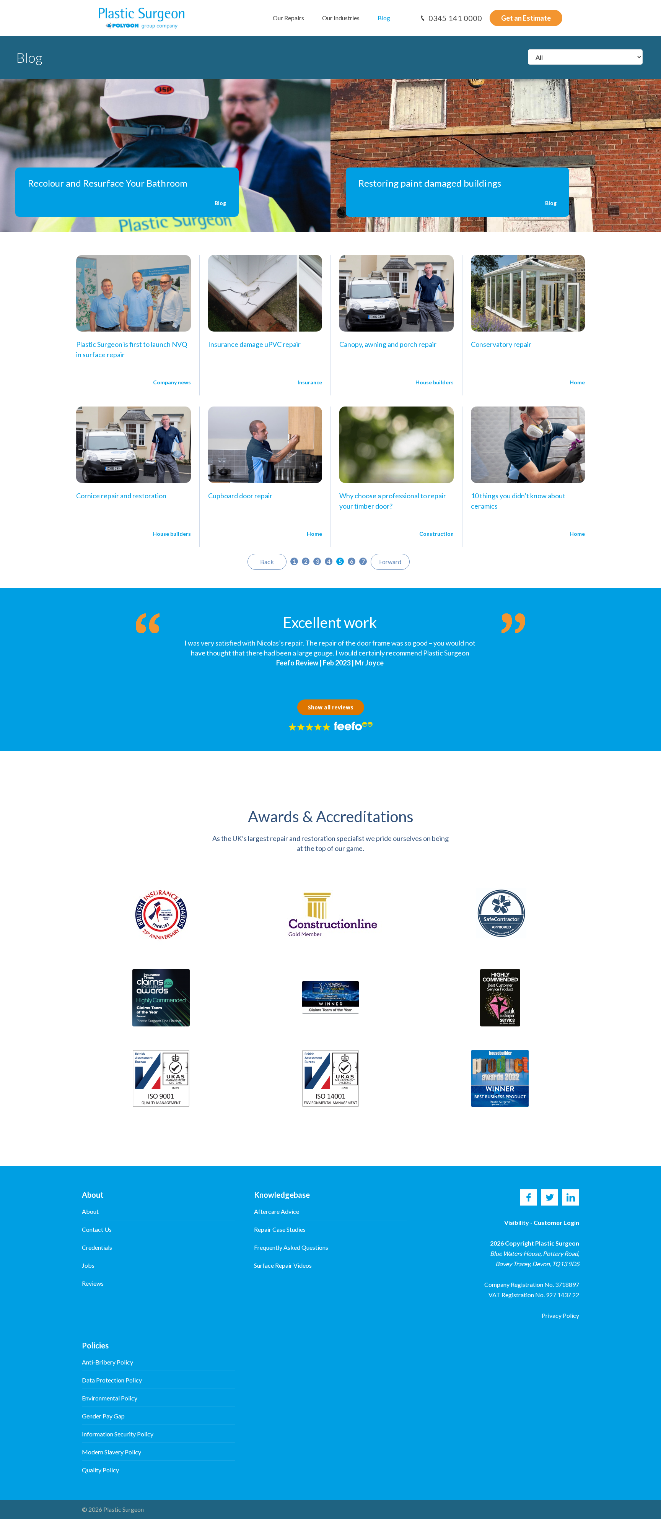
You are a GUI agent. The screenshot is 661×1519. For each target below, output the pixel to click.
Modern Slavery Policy (111, 1452)
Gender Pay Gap (103, 1416)
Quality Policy (100, 1469)
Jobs (88, 1265)
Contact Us (97, 1229)
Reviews (93, 1283)
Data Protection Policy (112, 1380)
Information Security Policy (117, 1434)
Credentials (97, 1247)
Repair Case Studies (280, 1229)
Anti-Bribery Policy (107, 1362)
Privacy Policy (560, 1315)
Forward (390, 561)
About (90, 1211)
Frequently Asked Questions (291, 1247)
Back (267, 561)
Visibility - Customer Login (541, 1222)
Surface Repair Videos (283, 1265)
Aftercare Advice (276, 1211)
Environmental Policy (109, 1398)
